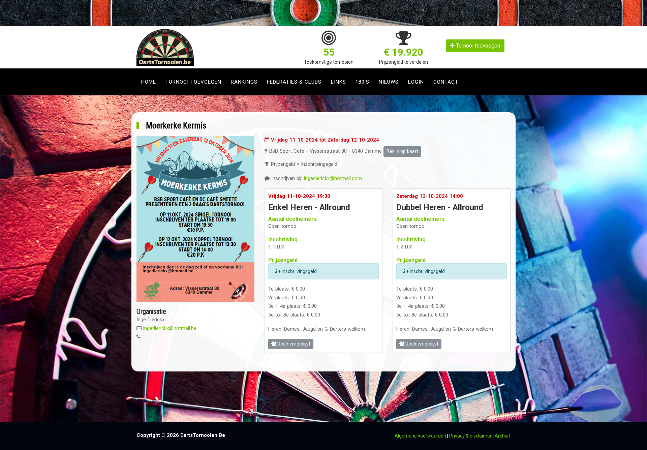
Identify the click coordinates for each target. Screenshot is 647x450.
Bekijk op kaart (402, 151)
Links (338, 82)
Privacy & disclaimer (470, 436)
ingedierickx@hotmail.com (333, 178)
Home (148, 82)
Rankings (244, 82)
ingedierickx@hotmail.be (169, 328)
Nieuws (389, 82)
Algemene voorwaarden (420, 436)
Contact (445, 82)
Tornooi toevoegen (477, 45)
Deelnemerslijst (293, 344)
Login (416, 82)
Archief (503, 436)
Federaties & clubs (294, 82)
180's (362, 82)
